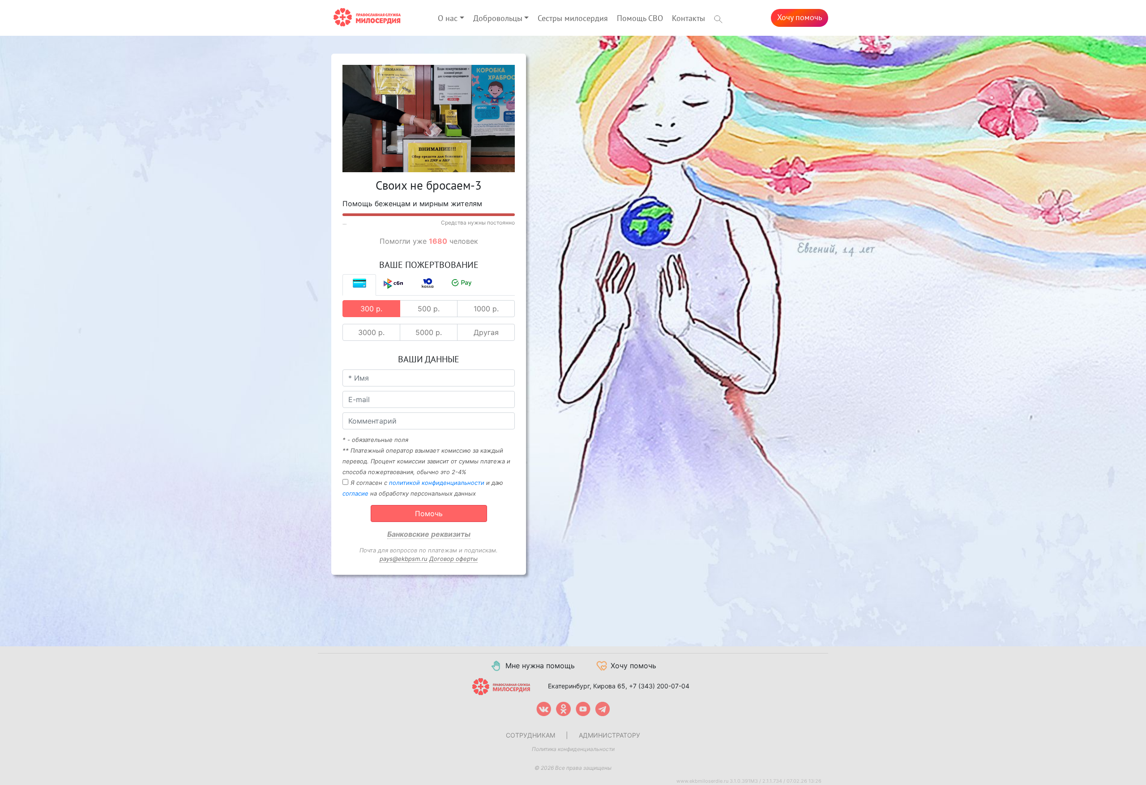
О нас (448, 18)
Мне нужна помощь (540, 665)
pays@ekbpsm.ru (404, 558)
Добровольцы (497, 18)
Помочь (429, 513)
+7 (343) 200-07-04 (659, 686)
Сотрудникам (530, 735)
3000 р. (371, 332)
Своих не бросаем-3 (429, 186)
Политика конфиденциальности (573, 749)
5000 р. (428, 332)
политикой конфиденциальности (436, 482)
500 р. (429, 308)
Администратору (609, 735)
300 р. (371, 308)
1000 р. (486, 308)
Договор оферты (453, 558)
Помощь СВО (640, 18)
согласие (355, 493)
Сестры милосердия (573, 18)
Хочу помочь (799, 17)
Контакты (688, 18)
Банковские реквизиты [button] (428, 534)
